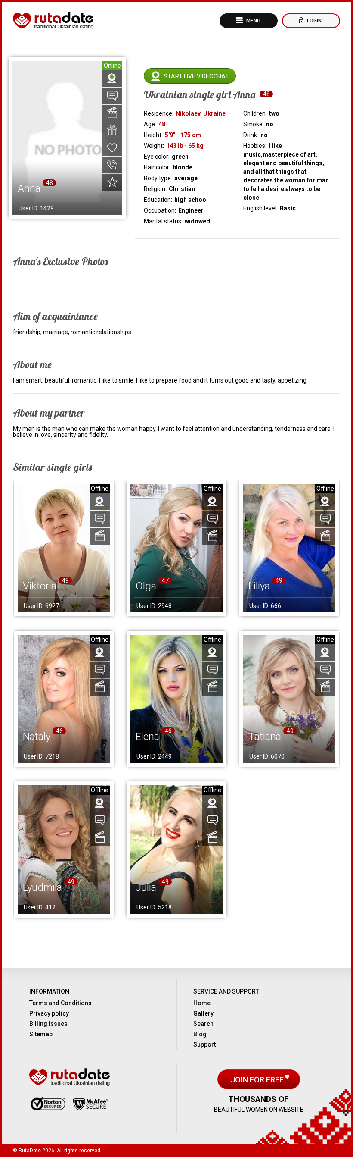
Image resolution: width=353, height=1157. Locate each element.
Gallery (203, 1013)
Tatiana (264, 737)
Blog (200, 1034)
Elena (147, 737)
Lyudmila (42, 887)
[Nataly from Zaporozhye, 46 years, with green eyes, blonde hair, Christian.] (64, 699)
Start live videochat (196, 76)
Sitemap (41, 1034)
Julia (146, 887)
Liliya (259, 586)
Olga (146, 586)
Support (204, 1044)
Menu (252, 21)
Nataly (36, 737)
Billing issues (48, 1023)
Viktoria (39, 586)
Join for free (258, 1079)
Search (203, 1023)
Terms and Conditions (60, 1003)
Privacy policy (49, 1013)
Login (314, 21)
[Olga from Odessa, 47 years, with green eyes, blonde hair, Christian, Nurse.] (176, 548)
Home (202, 1003)
